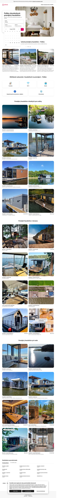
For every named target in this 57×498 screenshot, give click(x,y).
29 (16, 42)
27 (12, 42)
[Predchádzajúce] (26, 47)
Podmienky (30, 496)
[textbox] (9, 26)
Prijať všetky (15, 491)
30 (18, 42)
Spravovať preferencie (41, 491)
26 (10, 42)
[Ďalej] (30, 47)
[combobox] (14, 22)
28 (14, 42)
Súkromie (25, 496)
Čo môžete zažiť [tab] (13, 462)
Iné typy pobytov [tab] (5, 462)
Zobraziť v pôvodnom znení (37, 1)
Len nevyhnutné (28, 491)
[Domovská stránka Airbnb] (5, 4)
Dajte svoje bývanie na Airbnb (47, 4)
